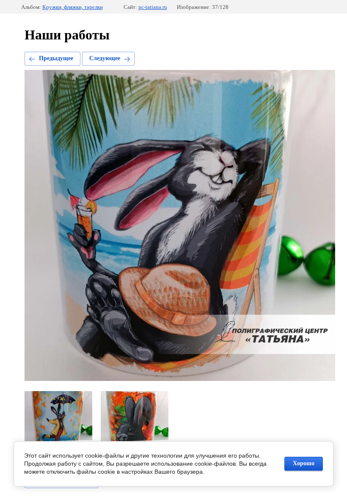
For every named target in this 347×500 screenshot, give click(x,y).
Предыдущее (56, 58)
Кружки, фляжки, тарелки (72, 7)
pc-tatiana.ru (152, 7)
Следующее (104, 58)
